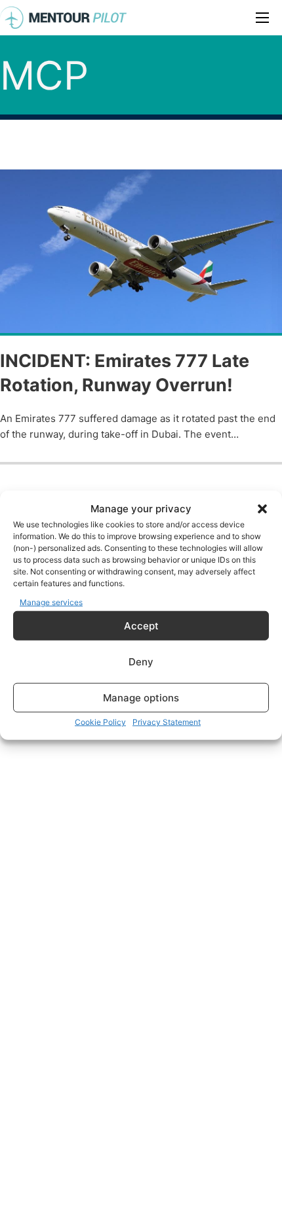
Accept (141, 625)
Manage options (141, 697)
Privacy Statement (166, 722)
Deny (141, 661)
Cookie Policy (100, 722)
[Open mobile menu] (262, 17)
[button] (262, 509)
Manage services (51, 601)
